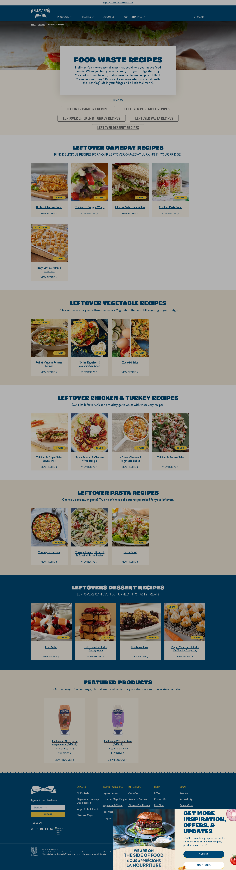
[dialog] (174, 839)
